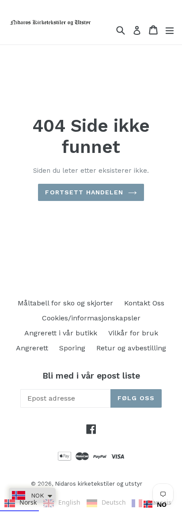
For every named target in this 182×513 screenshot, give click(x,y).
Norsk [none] (26, 502)
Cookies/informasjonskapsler (91, 318)
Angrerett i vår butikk (60, 333)
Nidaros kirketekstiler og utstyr (98, 483)
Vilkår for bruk (133, 333)
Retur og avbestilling (131, 348)
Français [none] (158, 502)
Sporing (72, 348)
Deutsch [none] (112, 502)
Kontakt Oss (144, 303)
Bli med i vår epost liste (91, 376)
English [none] (68, 502)
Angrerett (32, 348)
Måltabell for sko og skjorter (65, 303)
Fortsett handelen (84, 192)
